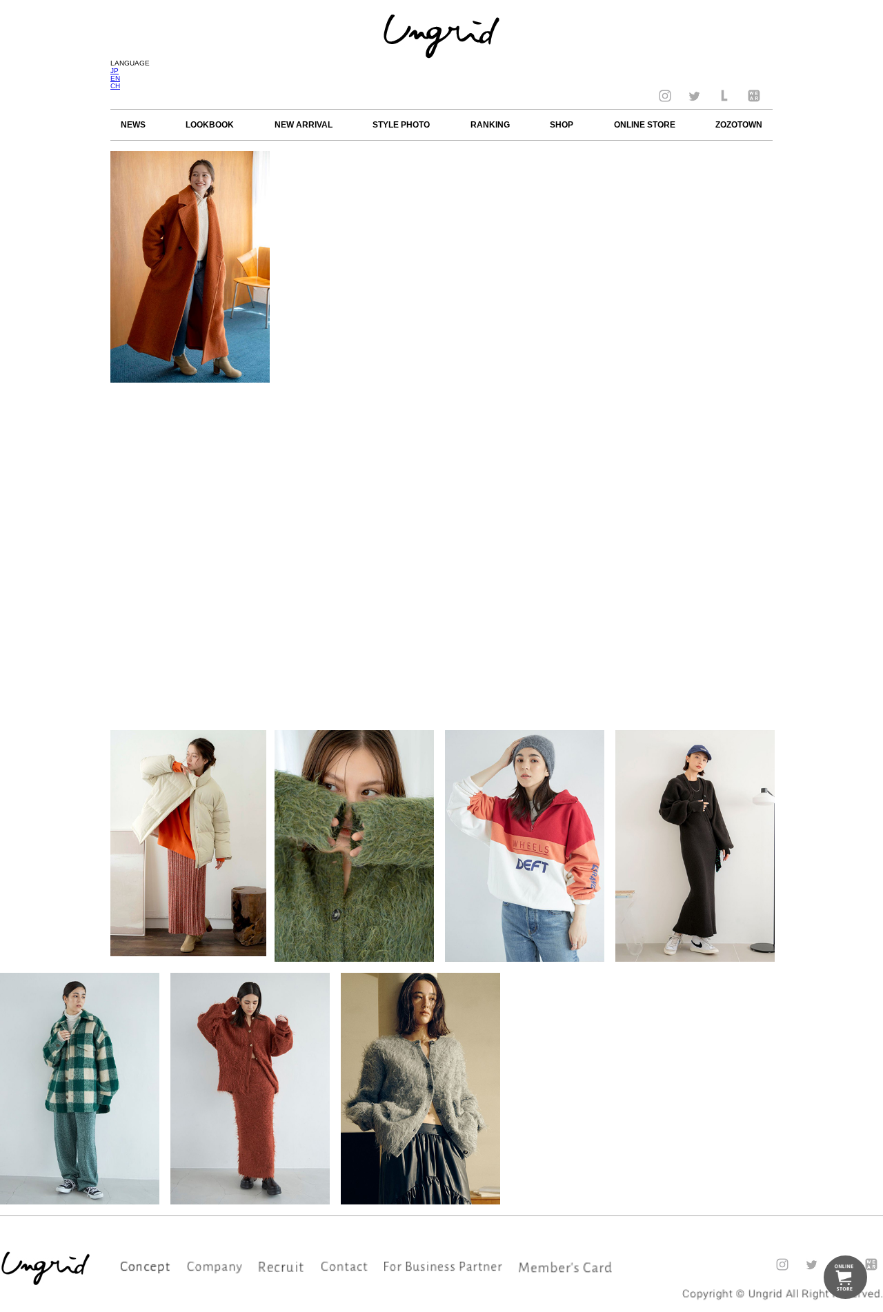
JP (114, 70)
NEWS (133, 125)
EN (115, 78)
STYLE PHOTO (401, 125)
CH (115, 86)
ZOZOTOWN (738, 125)
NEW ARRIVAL (304, 125)
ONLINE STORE (644, 125)
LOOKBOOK (210, 125)
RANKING (490, 125)
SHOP (561, 125)
